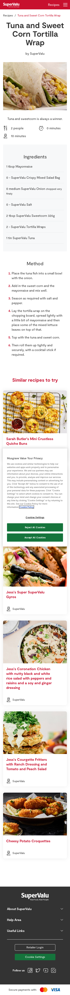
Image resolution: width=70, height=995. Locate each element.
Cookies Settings (35, 517)
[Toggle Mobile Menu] (65, 4)
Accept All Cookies (35, 537)
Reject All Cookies (35, 527)
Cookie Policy (26, 507)
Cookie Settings (35, 956)
